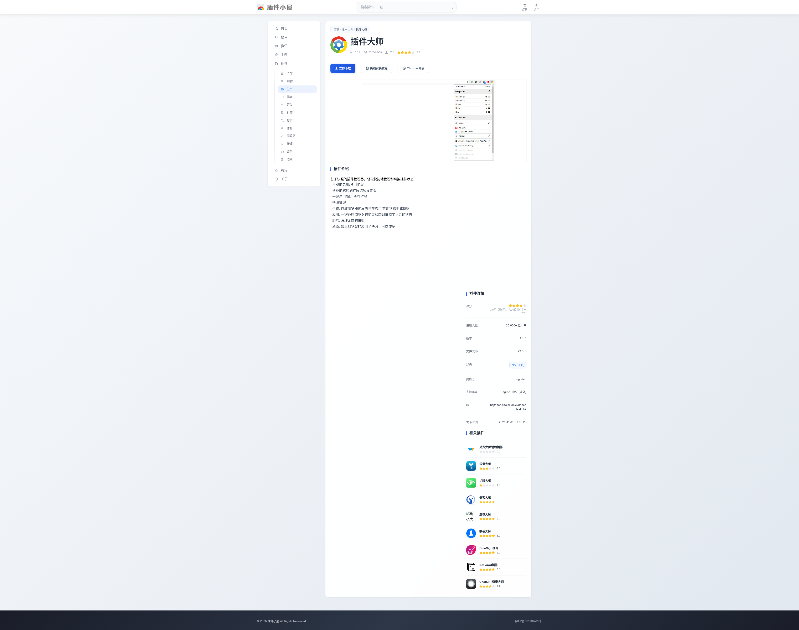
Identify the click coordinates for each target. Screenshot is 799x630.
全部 (290, 73)
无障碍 (291, 136)
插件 (284, 63)
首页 (284, 28)
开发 (290, 104)
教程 (284, 170)
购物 (290, 81)
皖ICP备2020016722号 (528, 621)
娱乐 (290, 151)
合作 (536, 9)
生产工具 (347, 29)
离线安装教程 (378, 68)
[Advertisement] (395, 271)
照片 (290, 159)
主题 (284, 55)
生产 (290, 89)
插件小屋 (273, 621)
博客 (290, 97)
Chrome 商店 (415, 68)
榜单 (284, 37)
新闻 (290, 144)
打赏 (524, 9)
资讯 (284, 46)
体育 (290, 128)
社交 (290, 112)
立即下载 (345, 68)
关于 (284, 179)
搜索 (290, 120)
